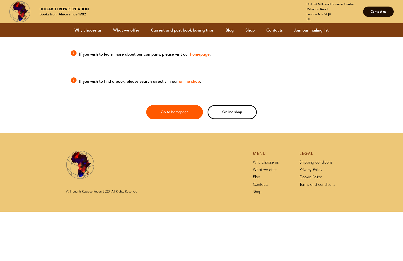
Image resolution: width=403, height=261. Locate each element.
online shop (189, 81)
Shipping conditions (315, 162)
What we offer (126, 30)
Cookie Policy (310, 176)
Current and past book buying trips (182, 30)
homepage (200, 54)
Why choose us (87, 30)
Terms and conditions (317, 184)
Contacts (274, 30)
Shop (250, 30)
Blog (230, 30)
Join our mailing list (311, 30)
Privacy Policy (310, 169)
